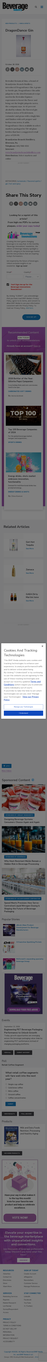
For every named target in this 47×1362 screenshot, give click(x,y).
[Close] (42, 646)
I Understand (23, 713)
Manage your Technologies (23, 707)
